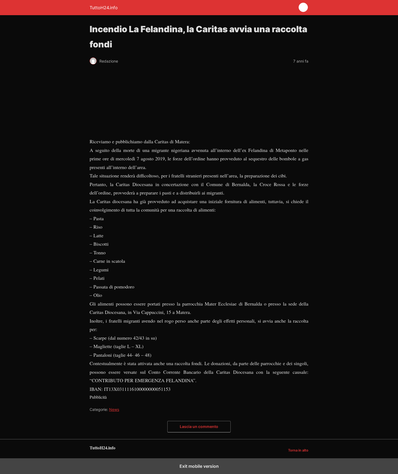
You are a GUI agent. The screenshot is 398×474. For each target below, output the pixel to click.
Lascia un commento (199, 426)
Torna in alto (298, 450)
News (114, 409)
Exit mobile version (199, 466)
